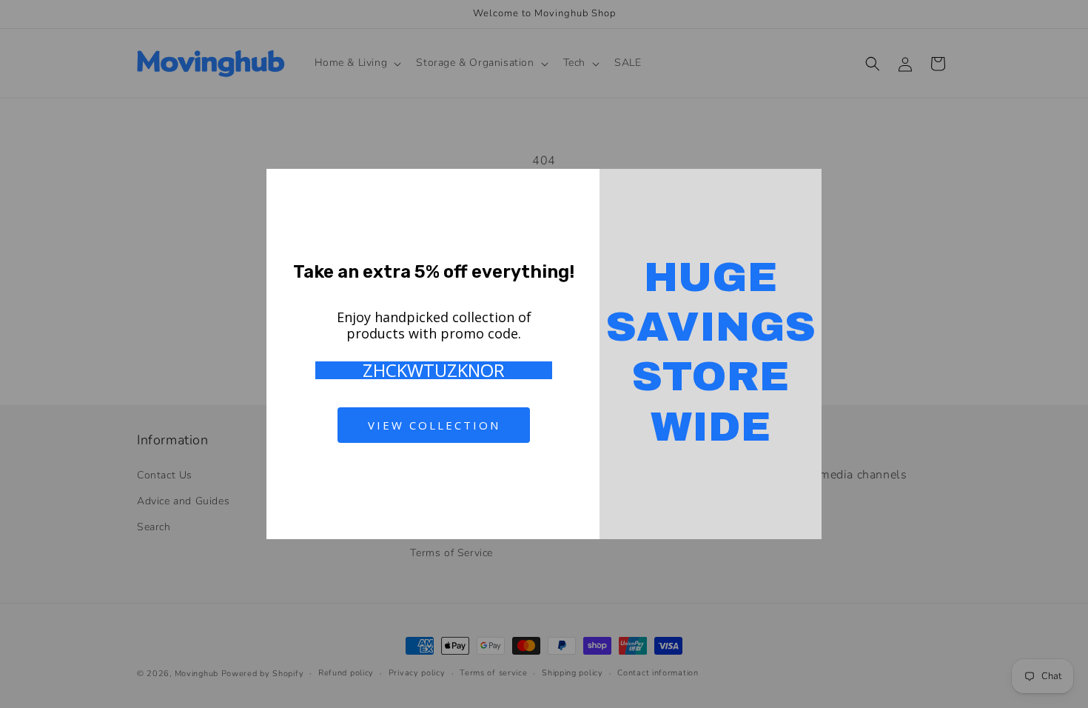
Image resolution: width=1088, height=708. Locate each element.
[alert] (544, 354)
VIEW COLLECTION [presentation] (434, 425)
